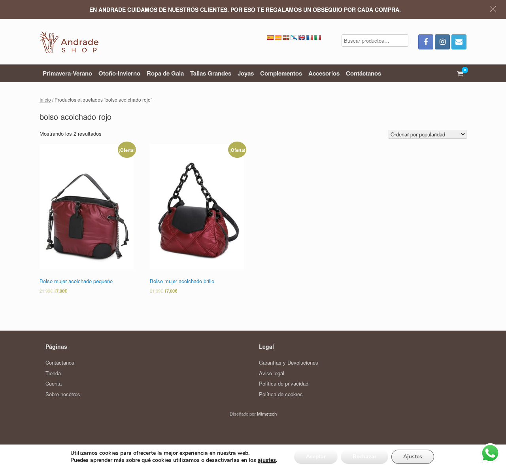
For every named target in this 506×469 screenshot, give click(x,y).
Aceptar (316, 456)
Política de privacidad (283, 383)
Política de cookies (281, 394)
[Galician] (293, 37)
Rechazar (364, 456)
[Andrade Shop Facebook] (425, 41)
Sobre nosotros (62, 394)
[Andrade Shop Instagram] (442, 41)
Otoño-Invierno (119, 73)
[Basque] (285, 37)
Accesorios (324, 73)
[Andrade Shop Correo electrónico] (458, 41)
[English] (301, 37)
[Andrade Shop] (69, 42)
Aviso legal (271, 373)
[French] (309, 37)
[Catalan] (277, 37)
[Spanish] (270, 37)
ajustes (267, 460)
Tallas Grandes (210, 73)
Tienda (53, 373)
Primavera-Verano (67, 73)
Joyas (246, 73)
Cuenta (53, 383)
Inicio (45, 99)
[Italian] (317, 37)
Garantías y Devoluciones (288, 362)
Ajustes (412, 456)
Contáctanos (363, 73)
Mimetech (267, 413)
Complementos (281, 73)
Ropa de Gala (165, 73)
